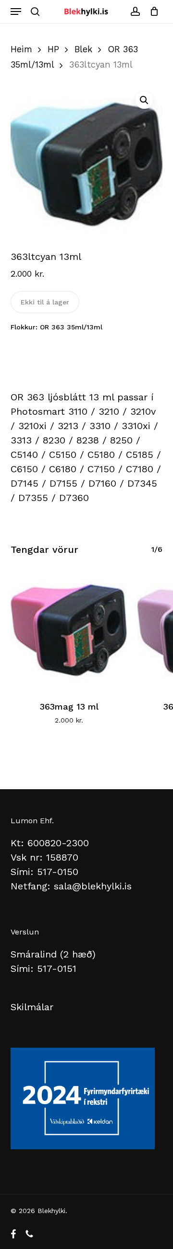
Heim (21, 49)
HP (53, 49)
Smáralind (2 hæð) (53, 954)
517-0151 (56, 968)
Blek (83, 49)
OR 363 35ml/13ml (71, 327)
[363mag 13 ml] (69, 628)
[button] (16, 11)
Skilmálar (32, 1007)
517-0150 (57, 871)
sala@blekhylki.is (93, 886)
